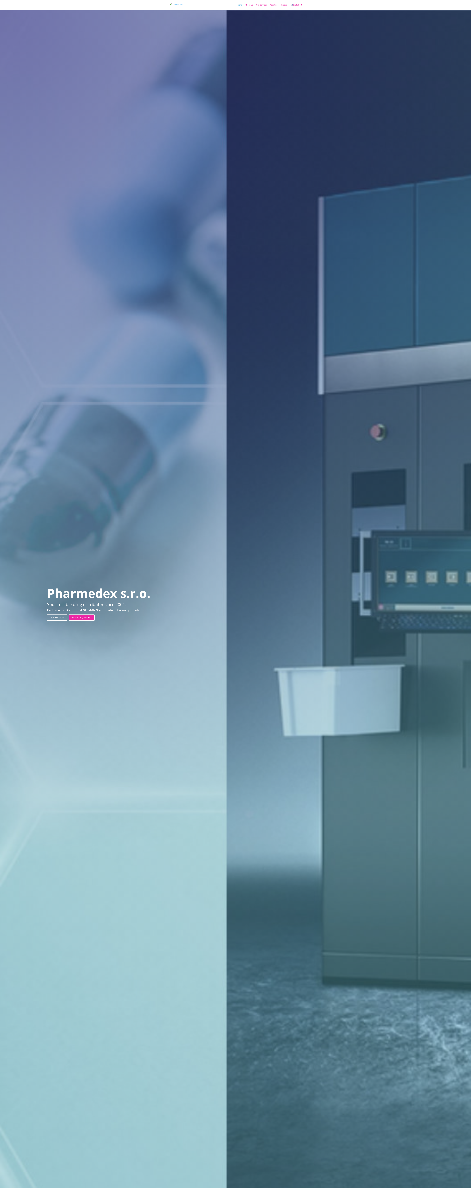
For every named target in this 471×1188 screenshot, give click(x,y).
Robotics (273, 5)
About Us (249, 5)
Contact (284, 5)
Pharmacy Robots (82, 617)
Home (239, 5)
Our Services (261, 5)
